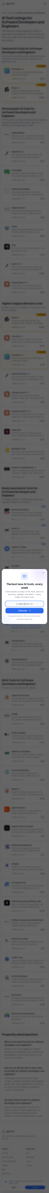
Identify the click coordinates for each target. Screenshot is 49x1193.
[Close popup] (43, 573)
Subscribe (22, 611)
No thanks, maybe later (24, 619)
